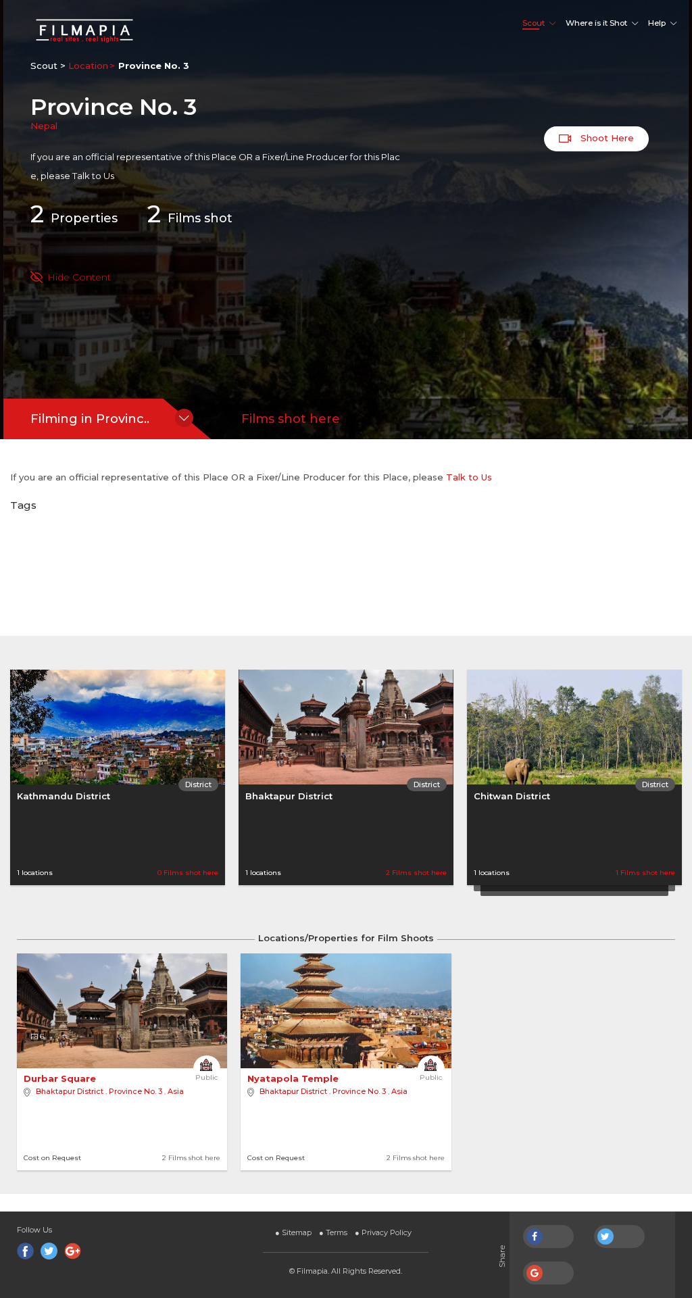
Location (88, 65)
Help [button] (657, 23)
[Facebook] (25, 1251)
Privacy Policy (383, 1232)
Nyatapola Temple (294, 1078)
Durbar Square (61, 1078)
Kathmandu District (63, 796)
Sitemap (293, 1232)
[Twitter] (49, 1251)
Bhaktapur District (288, 796)
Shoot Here (606, 137)
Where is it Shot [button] (596, 23)
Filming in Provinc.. (89, 418)
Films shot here (290, 418)
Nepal (43, 125)
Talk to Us (93, 175)
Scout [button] (533, 23)
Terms (333, 1232)
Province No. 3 (135, 1091)
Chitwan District (512, 796)
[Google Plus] (72, 1251)
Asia (176, 1091)
